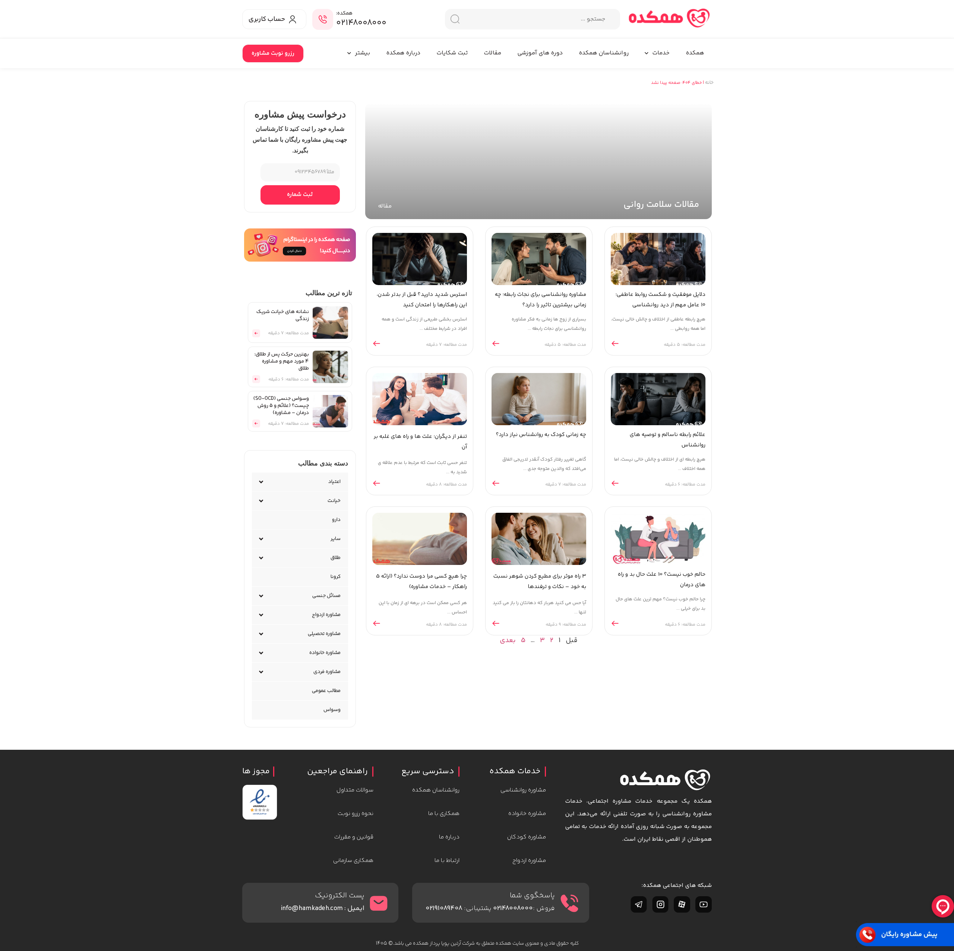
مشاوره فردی (327, 672)
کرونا (336, 577)
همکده (695, 53)
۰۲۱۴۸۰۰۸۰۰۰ (361, 23)
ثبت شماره (300, 194)
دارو (336, 520)
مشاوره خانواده (325, 653)
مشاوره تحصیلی (324, 634)
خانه (709, 83)
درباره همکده (403, 53)
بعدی (508, 640)
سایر (336, 539)
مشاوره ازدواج (326, 615)
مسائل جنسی (326, 596)
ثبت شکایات (452, 53)
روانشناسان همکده (604, 53)
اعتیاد (334, 482)
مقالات (492, 53)
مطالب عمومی (326, 691)
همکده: (344, 13)
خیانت (334, 501)
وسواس (332, 710)
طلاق (336, 558)
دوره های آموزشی (540, 53)
